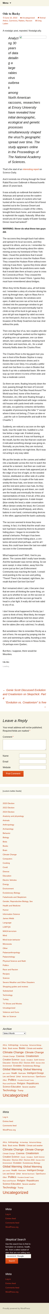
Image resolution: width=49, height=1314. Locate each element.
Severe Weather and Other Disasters (19, 982)
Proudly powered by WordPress (16, 1308)
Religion (21, 1083)
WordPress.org (9, 1130)
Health (14, 1073)
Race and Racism (10, 969)
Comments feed (9, 1125)
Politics (6, 965)
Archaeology (8, 829)
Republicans (33, 1083)
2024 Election (8, 812)
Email (5, 761)
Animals (6, 820)
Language (7, 923)
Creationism (32, 1056)
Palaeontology (9, 957)
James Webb (8, 918)
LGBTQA (6, 927)
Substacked (8, 991)
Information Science (11, 914)
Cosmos (20, 1056)
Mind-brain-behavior (11, 940)
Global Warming (12, 1069)
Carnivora (13, 21)
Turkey (6, 999)
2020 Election (8, 803)
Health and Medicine (11, 906)
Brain (5, 850)
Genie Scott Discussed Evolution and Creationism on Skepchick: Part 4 (24, 694)
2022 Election (8, 807)
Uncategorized (28, 18)
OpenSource (41, 1077)
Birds (5, 842)
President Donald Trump (26, 1080)
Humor (6, 910)
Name (6, 756)
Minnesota (7, 944)
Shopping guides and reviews (15, 986)
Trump (20, 1090)
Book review (13, 1048)
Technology (8, 995)
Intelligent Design (35, 1073)
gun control (6, 1073)
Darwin (23, 1060)
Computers (7, 859)
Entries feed (8, 1121)
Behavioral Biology (35, 1045)
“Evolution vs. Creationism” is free (25, 704)
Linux (18, 1076)
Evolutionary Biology (11, 893)
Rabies (21, 21)
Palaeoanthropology (11, 952)
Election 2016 (29, 1063)
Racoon (29, 21)
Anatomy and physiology (13, 816)
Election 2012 (17, 1063)
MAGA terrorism (9, 931)
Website (7, 767)
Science (6, 978)
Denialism (30, 1060)
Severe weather (29, 1087)
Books (5, 846)
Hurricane (22, 1073)
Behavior (6, 833)
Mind (5, 935)
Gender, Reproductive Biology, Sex (18, 901)
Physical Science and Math (14, 961)
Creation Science (11, 1059)
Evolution (17, 1066)
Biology (6, 837)
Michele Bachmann (28, 1076)
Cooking (6, 863)
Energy (6, 884)
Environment (8, 888)
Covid (5, 867)
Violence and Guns (11, 1012)
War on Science (9, 1016)
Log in (5, 1117)
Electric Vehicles (10, 880)
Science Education (12, 1087)
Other (5, 948)
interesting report (31, 169)
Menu (5, 3)
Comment (8, 737)
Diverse (6, 871)
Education (7, 876)
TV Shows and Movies (12, 1004)
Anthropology (8, 825)
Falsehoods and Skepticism (14, 897)
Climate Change (10, 854)
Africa (5, 1045)
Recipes (6, 974)
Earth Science (39, 1060)
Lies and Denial (9, 1077)
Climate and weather (35, 1048)
